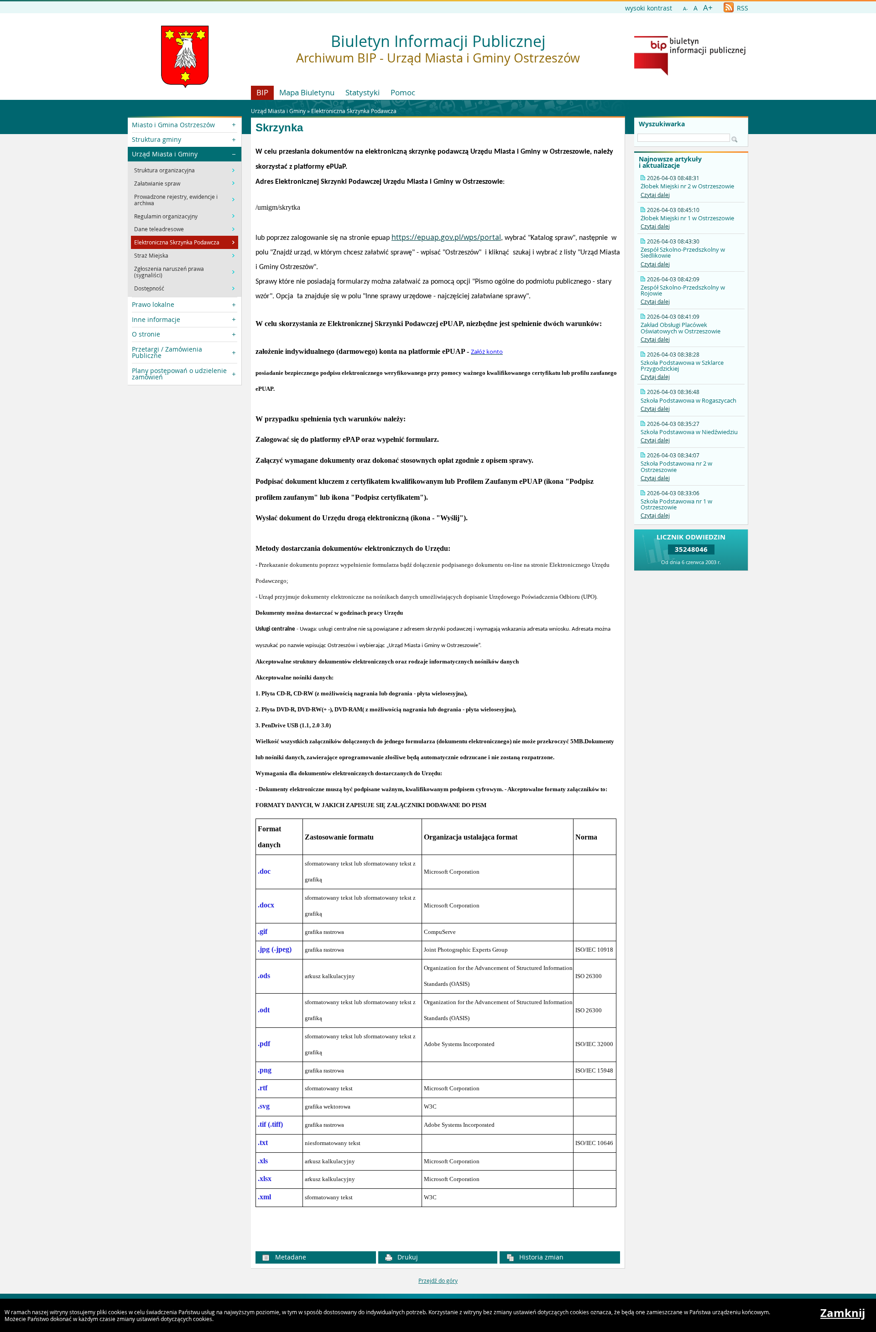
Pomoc (403, 92)
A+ (708, 7)
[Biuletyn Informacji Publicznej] (690, 73)
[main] (438, 691)
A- (685, 8)
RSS (741, 8)
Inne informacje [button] (156, 319)
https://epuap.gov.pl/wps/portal (446, 237)
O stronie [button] (146, 334)
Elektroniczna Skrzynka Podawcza (353, 110)
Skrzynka (279, 127)
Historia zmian (540, 1257)
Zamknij (842, 1312)
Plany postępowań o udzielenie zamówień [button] (179, 373)
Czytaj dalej (655, 194)
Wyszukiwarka (662, 124)
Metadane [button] (289, 1257)
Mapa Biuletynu (306, 92)
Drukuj (407, 1257)
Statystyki (362, 92)
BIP (262, 92)
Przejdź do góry (438, 1280)
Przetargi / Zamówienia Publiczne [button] (167, 352)
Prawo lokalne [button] (153, 304)
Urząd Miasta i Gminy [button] (165, 154)
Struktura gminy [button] (156, 139)
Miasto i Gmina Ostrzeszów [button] (173, 124)
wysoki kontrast (648, 8)
